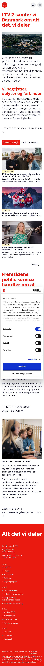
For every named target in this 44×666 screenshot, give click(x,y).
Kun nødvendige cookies (22, 374)
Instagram (8, 635)
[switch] (38, 336)
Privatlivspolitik (7, 652)
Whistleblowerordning (13, 603)
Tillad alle (22, 366)
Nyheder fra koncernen (14, 594)
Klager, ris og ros (11, 623)
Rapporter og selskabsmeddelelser (11, 599)
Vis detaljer (32, 359)
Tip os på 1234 (10, 619)
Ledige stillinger (11, 590)
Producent (8, 574)
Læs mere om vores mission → (22, 130)
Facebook (8, 639)
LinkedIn (7, 632)
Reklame (7, 578)
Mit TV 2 (7, 567)
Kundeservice (9, 616)
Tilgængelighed (10, 582)
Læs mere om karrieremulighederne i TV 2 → (22, 512)
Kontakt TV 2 (9, 612)
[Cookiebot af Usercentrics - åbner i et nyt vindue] (31, 290)
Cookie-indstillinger (20, 652)
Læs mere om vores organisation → (16, 408)
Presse (7, 571)
